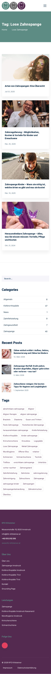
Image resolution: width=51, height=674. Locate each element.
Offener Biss (23, 452)
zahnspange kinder (11, 484)
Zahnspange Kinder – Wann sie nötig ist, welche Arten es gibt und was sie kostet (25, 186)
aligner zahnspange (28, 414)
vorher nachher (9, 468)
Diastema (18, 419)
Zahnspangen (28, 484)
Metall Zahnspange (30, 446)
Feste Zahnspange (11, 425)
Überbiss (7, 494)
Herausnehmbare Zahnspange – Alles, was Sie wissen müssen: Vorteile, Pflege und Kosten (25, 237)
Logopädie (38, 441)
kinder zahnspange (29, 435)
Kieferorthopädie (25, 306)
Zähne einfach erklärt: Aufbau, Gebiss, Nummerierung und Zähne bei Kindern (31, 352)
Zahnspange (25, 331)
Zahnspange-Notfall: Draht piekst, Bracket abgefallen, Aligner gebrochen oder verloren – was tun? (31, 369)
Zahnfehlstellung (25, 318)
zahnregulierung (40, 473)
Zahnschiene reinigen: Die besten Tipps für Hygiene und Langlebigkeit (30, 385)
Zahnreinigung (9, 478)
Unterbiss (42, 462)
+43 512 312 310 (9, 538)
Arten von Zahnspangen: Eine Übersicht (25, 86)
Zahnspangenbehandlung (13, 489)
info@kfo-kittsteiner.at (11, 534)
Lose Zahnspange (10, 446)
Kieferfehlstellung (39, 430)
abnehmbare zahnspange (13, 409)
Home (4, 29)
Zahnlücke (25, 473)
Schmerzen (8, 457)
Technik (38, 457)
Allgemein (25, 299)
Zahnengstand (26, 468)
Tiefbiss (6, 462)
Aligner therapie (10, 414)
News (25, 312)
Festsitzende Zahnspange (33, 425)
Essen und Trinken (34, 419)
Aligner (31, 409)
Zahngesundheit (25, 325)
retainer (36, 452)
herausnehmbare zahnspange (15, 430)
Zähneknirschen (35, 489)
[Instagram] (5, 645)
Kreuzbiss (26, 441)
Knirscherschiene (10, 441)
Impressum (7, 668)
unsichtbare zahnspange (24, 462)
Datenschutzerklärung (27, 668)
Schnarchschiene (23, 457)
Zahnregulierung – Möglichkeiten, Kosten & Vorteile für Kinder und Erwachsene (22, 135)
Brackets (6, 419)
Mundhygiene (9, 452)
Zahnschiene (24, 478)
